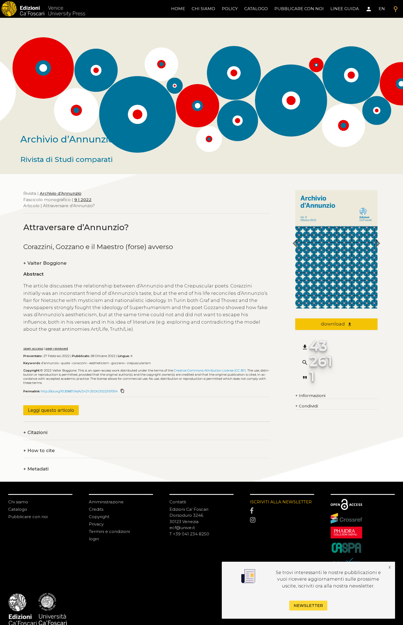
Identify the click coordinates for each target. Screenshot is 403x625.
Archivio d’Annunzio (60, 193)
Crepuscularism (139, 363)
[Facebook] (282, 511)
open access (33, 348)
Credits (96, 509)
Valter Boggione (45, 263)
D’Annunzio (50, 363)
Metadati (36, 469)
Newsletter (308, 605)
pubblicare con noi (299, 8)
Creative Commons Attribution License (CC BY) (210, 370)
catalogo (256, 8)
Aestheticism (99, 363)
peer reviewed (57, 348)
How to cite (39, 450)
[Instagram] (282, 520)
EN (382, 8)
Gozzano (117, 363)
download (336, 324)
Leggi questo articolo (51, 410)
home (178, 8)
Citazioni (35, 432)
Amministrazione (106, 501)
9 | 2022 (83, 199)
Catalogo (17, 509)
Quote (65, 363)
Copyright (99, 516)
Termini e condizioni (109, 531)
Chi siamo (18, 501)
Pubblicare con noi (28, 516)
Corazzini (79, 363)
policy (230, 8)
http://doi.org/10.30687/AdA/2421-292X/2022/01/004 (79, 391)
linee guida (344, 8)
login (94, 538)
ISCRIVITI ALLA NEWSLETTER (281, 501)
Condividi (306, 406)
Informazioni (310, 395)
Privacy (96, 524)
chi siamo (203, 8)
